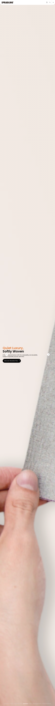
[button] (47, 2)
